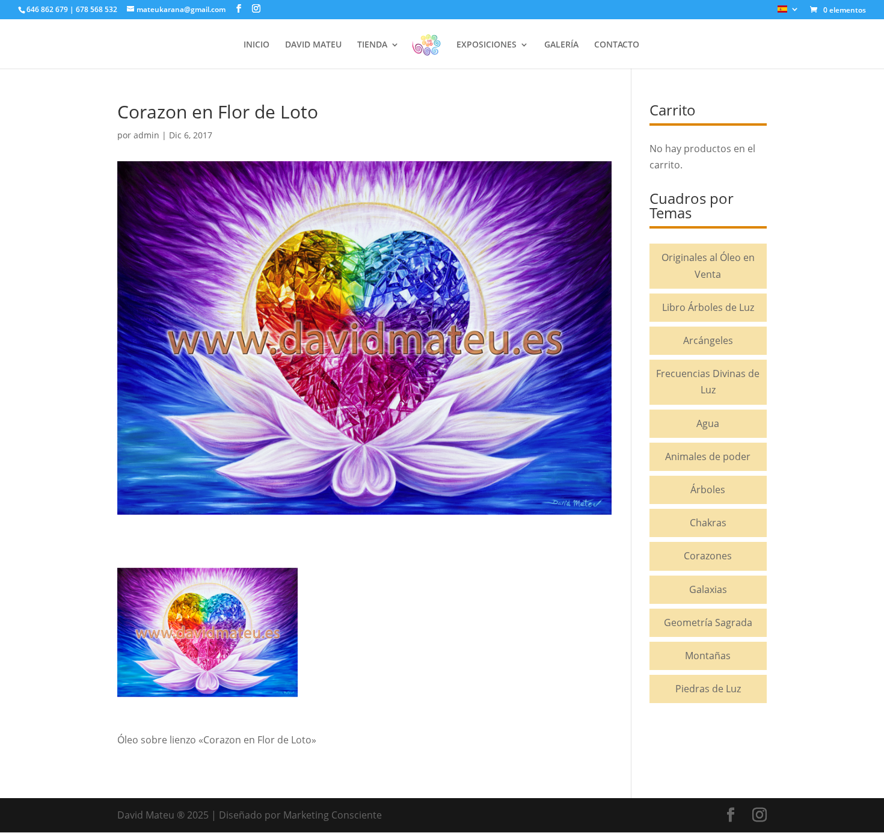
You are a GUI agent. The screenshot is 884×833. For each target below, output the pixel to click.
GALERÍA (561, 45)
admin (146, 135)
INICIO (256, 45)
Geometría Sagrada (708, 622)
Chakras (708, 522)
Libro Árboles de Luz (708, 307)
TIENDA (372, 45)
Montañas (708, 655)
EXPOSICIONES (486, 45)
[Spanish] (788, 12)
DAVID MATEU (313, 45)
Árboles (707, 489)
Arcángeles (708, 340)
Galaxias (708, 589)
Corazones (708, 555)
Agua (707, 423)
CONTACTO (616, 45)
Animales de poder (707, 456)
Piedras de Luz (708, 688)
